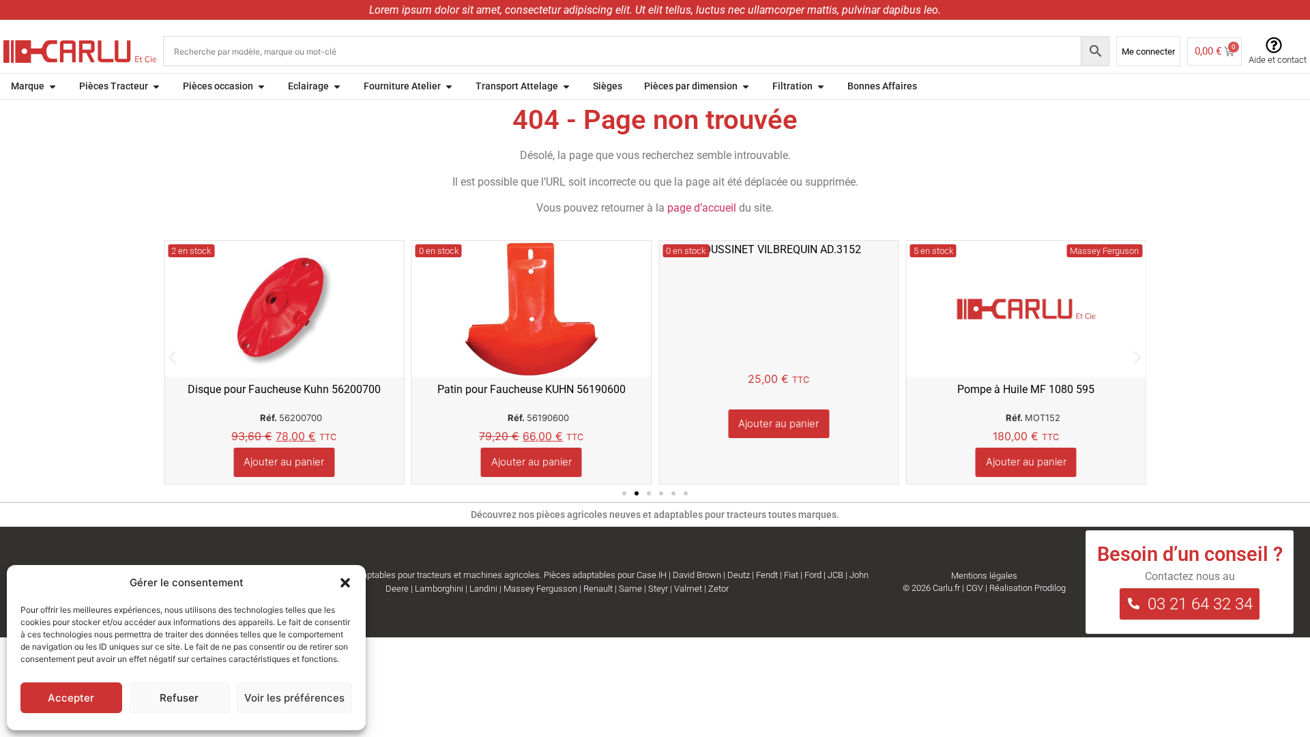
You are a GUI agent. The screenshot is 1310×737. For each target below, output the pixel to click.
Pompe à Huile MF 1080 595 (1025, 389)
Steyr (658, 588)
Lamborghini (439, 588)
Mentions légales (984, 575)
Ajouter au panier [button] (284, 461)
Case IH (652, 575)
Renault (598, 588)
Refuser (179, 697)
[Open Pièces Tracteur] (156, 86)
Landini (483, 588)
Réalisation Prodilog (1027, 588)
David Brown (697, 575)
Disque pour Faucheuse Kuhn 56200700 (284, 389)
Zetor (718, 588)
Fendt (767, 575)
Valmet (688, 588)
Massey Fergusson (540, 588)
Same (630, 588)
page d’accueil (701, 207)
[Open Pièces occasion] (261, 86)
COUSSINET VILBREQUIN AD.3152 (779, 249)
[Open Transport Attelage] (566, 86)
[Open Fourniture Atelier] (449, 86)
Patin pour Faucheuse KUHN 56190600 (531, 389)
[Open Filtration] (821, 86)
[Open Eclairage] (337, 86)
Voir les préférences (294, 697)
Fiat (791, 575)
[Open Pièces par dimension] (746, 86)
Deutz (738, 575)
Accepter (71, 697)
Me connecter (1148, 51)
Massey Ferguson (1104, 251)
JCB (835, 575)
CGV (974, 588)
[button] (345, 583)
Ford (812, 575)
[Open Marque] (52, 86)
